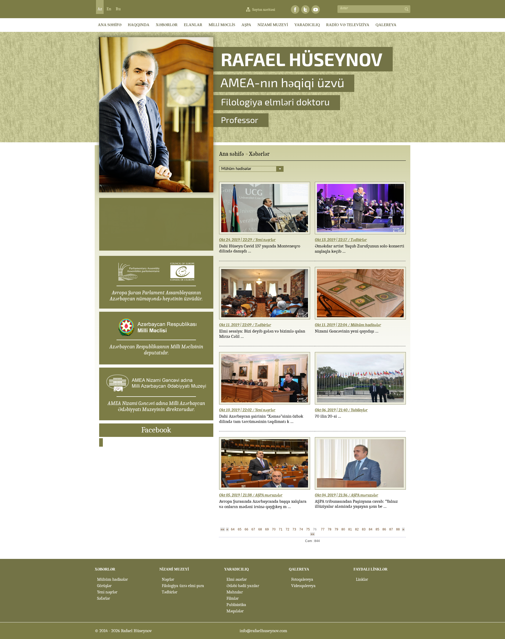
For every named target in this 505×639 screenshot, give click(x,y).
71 (280, 529)
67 (253, 529)
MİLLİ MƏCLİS (222, 25)
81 (350, 529)
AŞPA (246, 25)
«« (222, 529)
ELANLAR (193, 25)
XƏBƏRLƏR (167, 25)
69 (267, 529)
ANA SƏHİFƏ (110, 25)
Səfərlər (103, 598)
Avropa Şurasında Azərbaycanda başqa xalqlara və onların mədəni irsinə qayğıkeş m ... (262, 504)
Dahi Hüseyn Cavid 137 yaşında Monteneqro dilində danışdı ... (259, 248)
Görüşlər (104, 585)
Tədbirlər (169, 592)
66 (246, 529)
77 (323, 529)
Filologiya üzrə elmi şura (183, 585)
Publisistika (236, 604)
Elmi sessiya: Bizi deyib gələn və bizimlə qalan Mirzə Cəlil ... (262, 334)
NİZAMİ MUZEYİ (272, 25)
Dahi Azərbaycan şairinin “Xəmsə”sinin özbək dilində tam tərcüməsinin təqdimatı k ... (261, 419)
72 (287, 529)
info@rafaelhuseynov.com (263, 630)
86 (384, 529)
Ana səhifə (231, 153)
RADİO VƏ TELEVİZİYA (347, 25)
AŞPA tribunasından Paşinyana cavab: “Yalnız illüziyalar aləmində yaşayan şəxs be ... (356, 504)
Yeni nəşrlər (107, 592)
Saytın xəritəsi (263, 9)
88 (398, 529)
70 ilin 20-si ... (328, 416)
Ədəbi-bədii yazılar (242, 585)
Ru (118, 9)
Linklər (362, 579)
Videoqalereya (303, 585)
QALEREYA (386, 25)
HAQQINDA (138, 25)
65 (239, 529)
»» (312, 534)
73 (294, 529)
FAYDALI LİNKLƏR (370, 569)
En (109, 9)
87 (391, 529)
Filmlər (232, 598)
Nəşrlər (168, 579)
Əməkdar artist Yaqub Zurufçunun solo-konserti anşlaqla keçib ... (359, 248)
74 (301, 529)
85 (377, 529)
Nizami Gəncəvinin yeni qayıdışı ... (346, 331)
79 (336, 529)
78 (329, 529)
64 (233, 529)
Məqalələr (235, 611)
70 (274, 529)
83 (364, 529)
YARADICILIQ (307, 25)
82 (357, 529)
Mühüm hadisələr (112, 579)
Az (100, 9)
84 (370, 529)
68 (260, 529)
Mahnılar (234, 592)
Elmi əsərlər (236, 579)
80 (343, 529)
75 (308, 529)
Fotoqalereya (302, 579)
